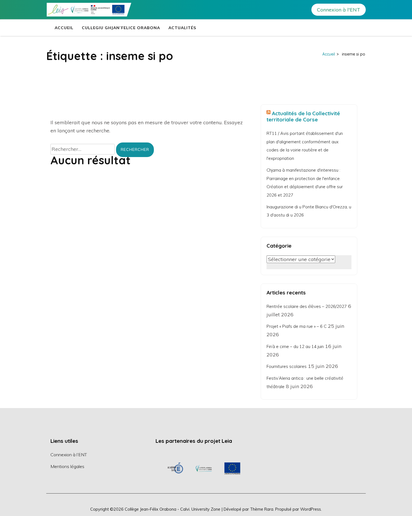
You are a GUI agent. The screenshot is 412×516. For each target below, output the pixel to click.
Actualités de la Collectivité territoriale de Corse (303, 116)
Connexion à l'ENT (338, 9)
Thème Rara (261, 509)
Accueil (64, 27)
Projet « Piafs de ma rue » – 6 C (297, 326)
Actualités (182, 27)
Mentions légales (67, 466)
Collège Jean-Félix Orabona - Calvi (157, 509)
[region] (204, 468)
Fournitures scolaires (287, 366)
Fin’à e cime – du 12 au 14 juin (295, 346)
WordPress (310, 509)
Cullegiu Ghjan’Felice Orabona (121, 27)
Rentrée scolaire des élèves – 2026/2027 (307, 306)
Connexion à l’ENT (68, 454)
